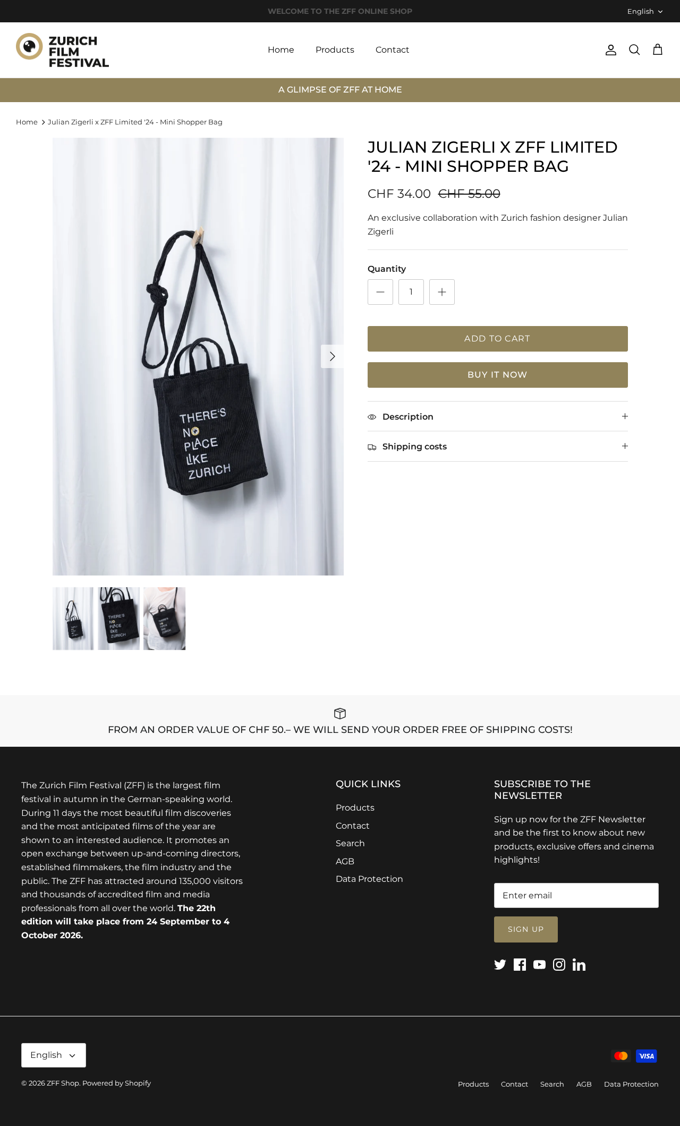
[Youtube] (539, 964)
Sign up (526, 929)
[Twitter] (500, 964)
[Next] (332, 356)
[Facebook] (520, 964)
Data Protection (369, 879)
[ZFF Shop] (62, 50)
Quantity (387, 269)
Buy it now (498, 375)
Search (350, 843)
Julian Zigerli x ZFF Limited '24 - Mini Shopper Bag (135, 122)
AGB (345, 861)
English (640, 11)
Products (335, 50)
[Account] (608, 50)
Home (281, 50)
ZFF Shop (63, 1083)
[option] (198, 356)
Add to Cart (497, 338)
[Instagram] (559, 964)
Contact (393, 50)
